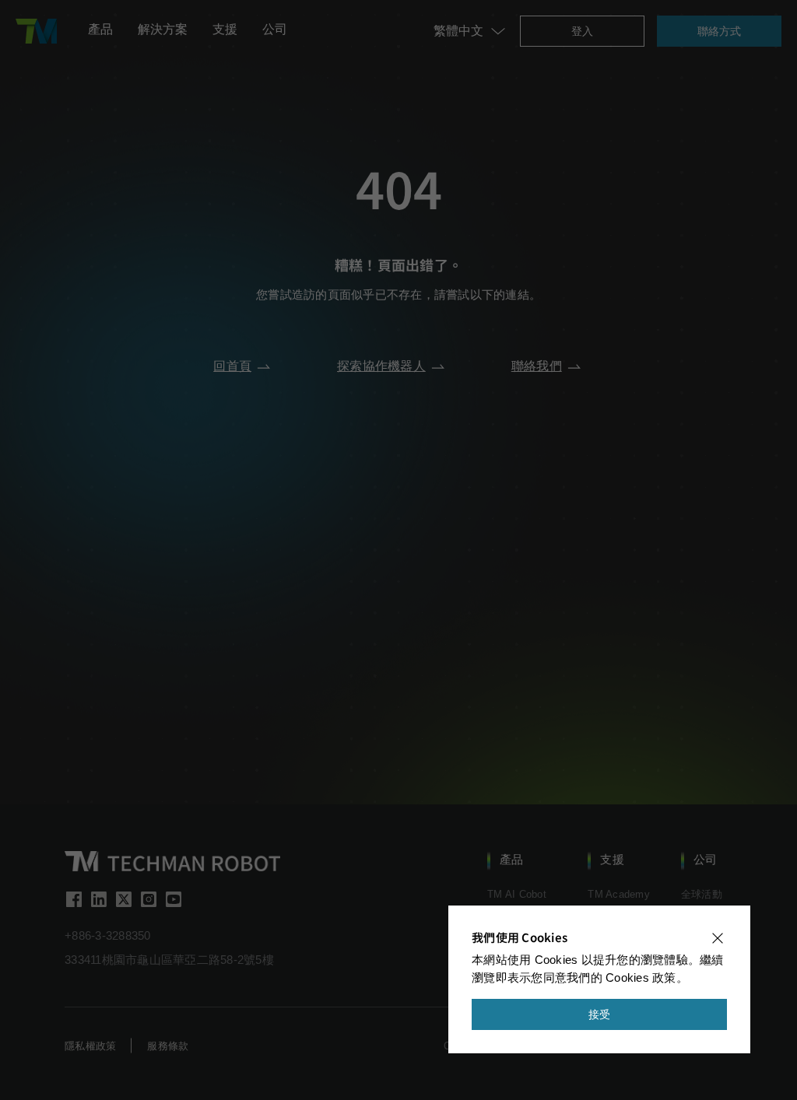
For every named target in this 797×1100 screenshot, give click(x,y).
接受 (599, 1014)
